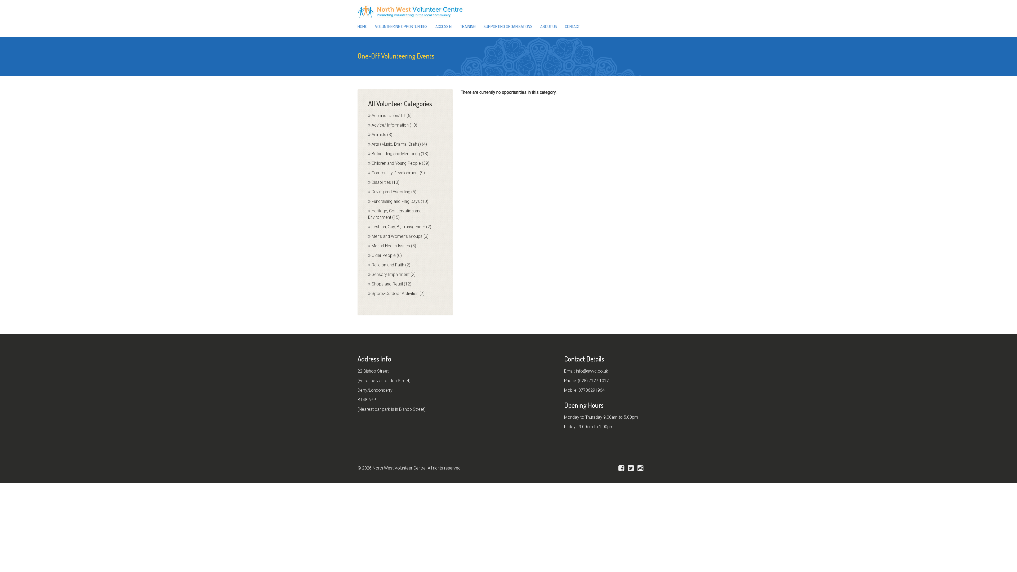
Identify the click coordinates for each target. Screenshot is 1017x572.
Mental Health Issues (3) (394, 245)
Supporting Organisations (508, 26)
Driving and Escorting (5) (394, 191)
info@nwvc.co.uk (592, 371)
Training (468, 26)
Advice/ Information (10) (394, 125)
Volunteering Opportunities (401, 26)
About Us (548, 26)
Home (362, 26)
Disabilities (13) (385, 182)
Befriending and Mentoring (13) (400, 153)
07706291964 (591, 390)
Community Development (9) (398, 172)
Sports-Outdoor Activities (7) (398, 293)
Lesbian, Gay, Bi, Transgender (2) (401, 226)
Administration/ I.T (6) (392, 115)
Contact (572, 26)
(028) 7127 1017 (593, 380)
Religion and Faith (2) (391, 264)
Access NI (443, 26)
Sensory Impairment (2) (394, 274)
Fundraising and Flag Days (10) (400, 201)
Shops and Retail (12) (391, 284)
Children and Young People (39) (400, 163)
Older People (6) (387, 255)
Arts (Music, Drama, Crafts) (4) (399, 144)
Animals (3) (382, 134)
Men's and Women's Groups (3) (400, 236)
